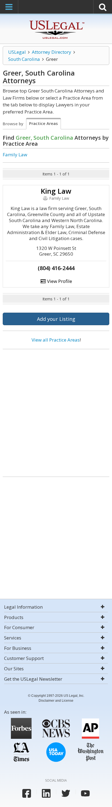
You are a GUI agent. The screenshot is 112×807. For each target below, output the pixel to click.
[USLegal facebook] (26, 793)
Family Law (15, 154)
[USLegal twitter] (65, 793)
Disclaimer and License (56, 701)
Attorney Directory (51, 52)
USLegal (17, 52)
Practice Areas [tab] (43, 123)
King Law (56, 191)
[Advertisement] (56, 411)
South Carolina (24, 59)
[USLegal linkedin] (46, 793)
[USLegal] (56, 21)
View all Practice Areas (56, 340)
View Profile (59, 281)
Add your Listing (56, 319)
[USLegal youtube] (85, 793)
